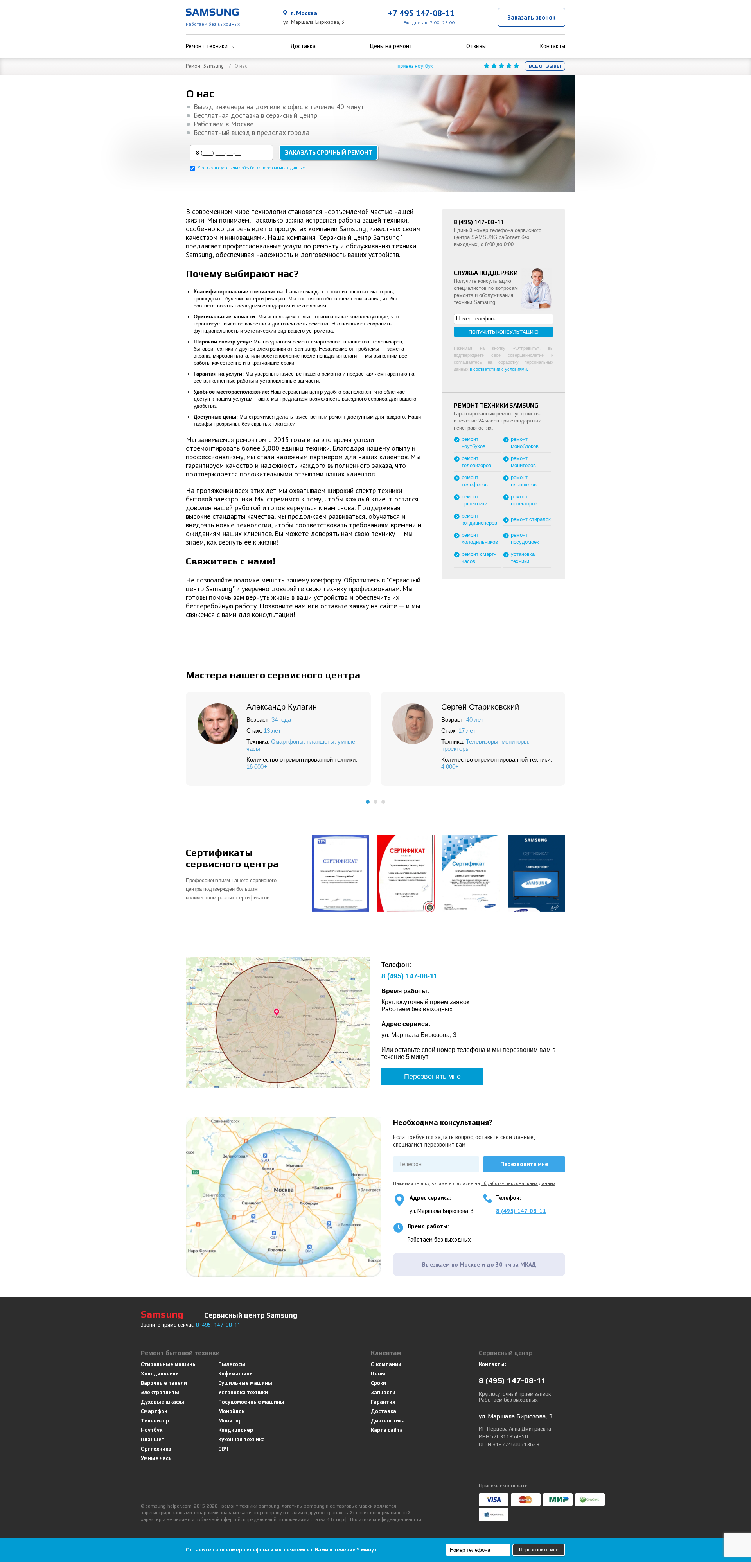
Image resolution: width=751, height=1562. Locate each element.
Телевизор (155, 1421)
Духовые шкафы (162, 1402)
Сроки (378, 1383)
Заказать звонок (531, 17)
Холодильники (160, 1374)
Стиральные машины (169, 1364)
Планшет (153, 1439)
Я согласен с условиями (251, 168)
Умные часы (157, 1458)
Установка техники (243, 1392)
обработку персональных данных (518, 1183)
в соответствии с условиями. (499, 369)
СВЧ (223, 1449)
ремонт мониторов (523, 461)
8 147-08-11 (409, 976)
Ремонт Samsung (205, 66)
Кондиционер (235, 1430)
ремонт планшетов (524, 481)
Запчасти (383, 1392)
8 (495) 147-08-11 (521, 1211)
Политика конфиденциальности (385, 1519)
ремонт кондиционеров (479, 519)
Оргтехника (156, 1449)
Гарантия (383, 1402)
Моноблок (231, 1411)
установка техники (523, 557)
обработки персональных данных (273, 168)
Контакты (552, 46)
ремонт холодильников (480, 538)
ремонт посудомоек (525, 538)
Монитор (230, 1421)
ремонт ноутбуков (473, 442)
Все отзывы (545, 66)
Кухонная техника (241, 1439)
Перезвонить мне (432, 1076)
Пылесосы (231, 1364)
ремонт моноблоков (525, 442)
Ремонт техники (207, 46)
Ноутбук (151, 1430)
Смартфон (154, 1411)
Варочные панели (164, 1383)
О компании (386, 1364)
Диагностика (388, 1421)
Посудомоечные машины (251, 1402)
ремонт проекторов (524, 500)
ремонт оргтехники (474, 500)
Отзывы (476, 46)
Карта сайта (387, 1430)
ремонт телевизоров (476, 461)
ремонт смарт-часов (479, 557)
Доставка (303, 46)
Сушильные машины (245, 1383)
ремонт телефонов (475, 481)
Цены (378, 1374)
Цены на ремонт (391, 46)
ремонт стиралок (531, 519)
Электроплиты (160, 1392)
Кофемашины (236, 1374)
